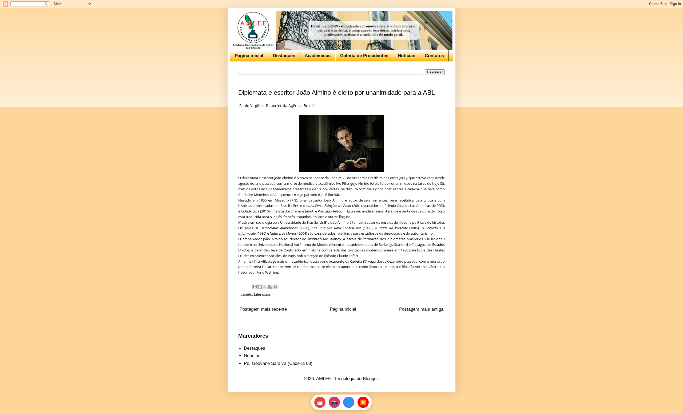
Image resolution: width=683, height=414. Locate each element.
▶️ (363, 402)
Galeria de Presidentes (364, 55)
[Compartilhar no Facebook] (270, 286)
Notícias (406, 55)
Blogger (370, 378)
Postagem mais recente (263, 309)
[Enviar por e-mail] (255, 286)
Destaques (284, 55)
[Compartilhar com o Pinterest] (275, 286)
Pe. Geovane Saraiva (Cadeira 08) (278, 363)
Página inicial (249, 55)
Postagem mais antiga (421, 309)
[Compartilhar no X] (265, 286)
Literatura (262, 294)
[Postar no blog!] (260, 286)
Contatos (434, 55)
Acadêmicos (318, 55)
